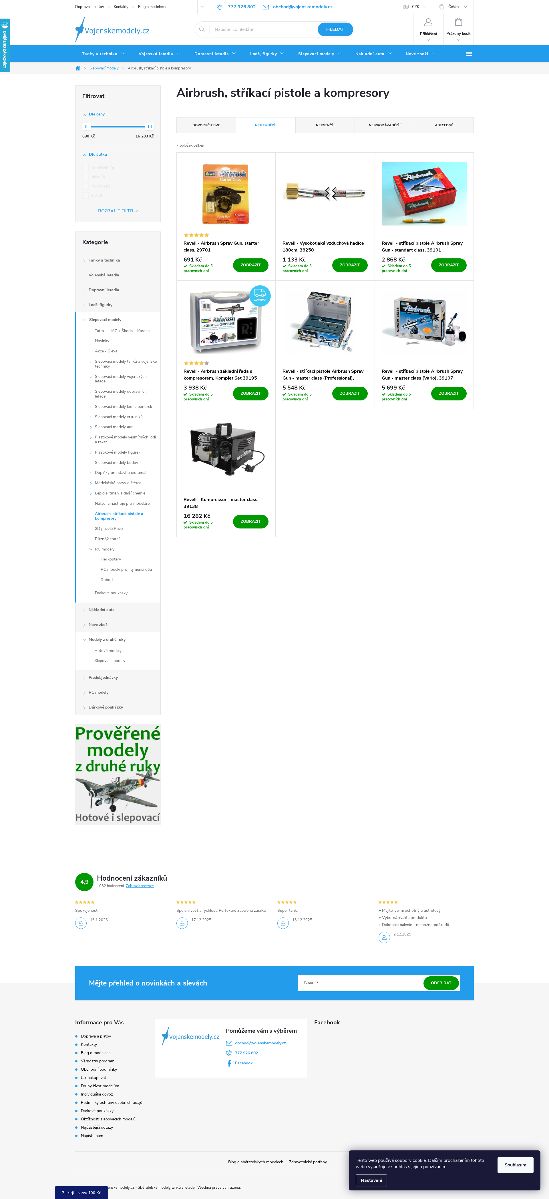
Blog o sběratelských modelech (255, 1162)
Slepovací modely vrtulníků (119, 417)
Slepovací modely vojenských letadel (121, 379)
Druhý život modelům (100, 1086)
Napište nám (92, 1135)
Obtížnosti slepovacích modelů (108, 1119)
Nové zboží (99, 624)
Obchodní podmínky (99, 1069)
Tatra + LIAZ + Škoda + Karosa (122, 331)
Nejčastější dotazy (97, 1127)
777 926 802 (246, 1053)
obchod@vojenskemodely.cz (260, 1043)
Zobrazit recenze (140, 886)
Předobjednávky (103, 677)
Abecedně (444, 125)
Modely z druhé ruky (107, 639)
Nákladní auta (102, 610)
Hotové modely (108, 650)
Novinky (102, 341)
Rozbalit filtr (115, 211)
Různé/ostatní (107, 539)
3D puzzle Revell (109, 528)
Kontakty (121, 6)
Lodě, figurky (100, 305)
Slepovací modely (105, 319)
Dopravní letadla (104, 290)
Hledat (335, 29)
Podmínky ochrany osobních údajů (111, 1102)
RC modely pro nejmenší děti (126, 569)
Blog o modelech (152, 6)
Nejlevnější (265, 125)
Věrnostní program (97, 1061)
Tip (96, 195)
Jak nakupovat (93, 1077)
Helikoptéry (111, 559)
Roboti (107, 579)
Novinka (100, 186)
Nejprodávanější (384, 125)
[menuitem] (103, 54)
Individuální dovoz (97, 1094)
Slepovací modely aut (114, 427)
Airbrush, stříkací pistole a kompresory (119, 516)
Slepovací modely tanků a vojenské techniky (126, 364)
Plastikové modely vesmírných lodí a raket (125, 439)
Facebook (244, 1063)
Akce (98, 177)
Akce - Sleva (106, 351)
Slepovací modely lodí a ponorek (123, 406)
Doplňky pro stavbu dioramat (121, 472)
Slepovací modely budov (116, 462)
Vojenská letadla (104, 275)
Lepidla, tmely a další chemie (120, 493)
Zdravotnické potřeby (308, 1162)
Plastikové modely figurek (117, 452)
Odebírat (441, 983)
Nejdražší (325, 125)
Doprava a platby (89, 6)
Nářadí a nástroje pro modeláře (122, 503)
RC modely (104, 549)
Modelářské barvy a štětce (118, 483)
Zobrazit (251, 265)
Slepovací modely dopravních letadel (121, 394)
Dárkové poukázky (111, 593)
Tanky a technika (104, 260)
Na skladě (102, 168)
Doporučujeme (206, 125)
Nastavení (371, 1180)
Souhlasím (515, 1165)
